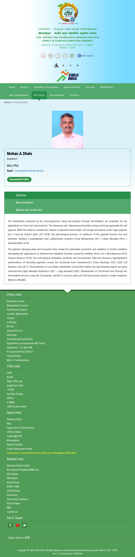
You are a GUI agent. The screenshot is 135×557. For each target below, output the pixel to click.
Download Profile (19, 179)
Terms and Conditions (18, 499)
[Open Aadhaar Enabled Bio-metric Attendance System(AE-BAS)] (43, 55)
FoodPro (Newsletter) (17, 313)
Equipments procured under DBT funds (26, 343)
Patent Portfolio (15, 444)
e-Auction (12, 322)
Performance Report (17, 309)
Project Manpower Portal (19, 448)
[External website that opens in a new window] (85, 55)
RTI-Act (10, 326)
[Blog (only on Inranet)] (72, 55)
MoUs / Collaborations (18, 360)
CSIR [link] (9, 373)
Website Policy (14, 419)
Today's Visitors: (19, 537)
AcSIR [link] (10, 377)
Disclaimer (12, 495)
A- (63, 65)
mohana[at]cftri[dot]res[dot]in (29, 170)
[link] (10, 525)
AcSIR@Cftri (106, 87)
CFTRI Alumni (13, 490)
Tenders (11, 318)
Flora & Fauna (13, 503)
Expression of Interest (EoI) (20, 427)
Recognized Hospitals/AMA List (23, 469)
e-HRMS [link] (11, 402)
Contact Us (12, 511)
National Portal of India (18, 465)
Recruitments (57, 95)
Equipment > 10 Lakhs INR (19, 347)
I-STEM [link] (10, 389)
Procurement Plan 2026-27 (20, 351)
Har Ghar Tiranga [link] (15, 394)
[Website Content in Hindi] (50, 55)
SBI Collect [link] (12, 478)
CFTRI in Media (14, 432)
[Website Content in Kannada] (57, 55)
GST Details (12, 474)
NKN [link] (9, 507)
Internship (12, 334)
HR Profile (39, 95)
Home (12, 87)
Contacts (74, 95)
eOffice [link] (10, 398)
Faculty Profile (14, 356)
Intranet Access (15, 330)
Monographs (13, 440)
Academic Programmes (46, 87)
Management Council (17, 305)
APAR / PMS (13, 486)
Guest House (13, 482)
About (24, 87)
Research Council (15, 301)
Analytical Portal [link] (15, 385)
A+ (77, 65)
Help (9, 423)
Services (90, 87)
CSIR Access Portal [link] (16, 406)
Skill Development (18, 95)
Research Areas (72, 87)
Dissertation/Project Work (20, 339)
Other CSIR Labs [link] (15, 381)
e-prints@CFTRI (14, 436)
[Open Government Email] (65, 55)
